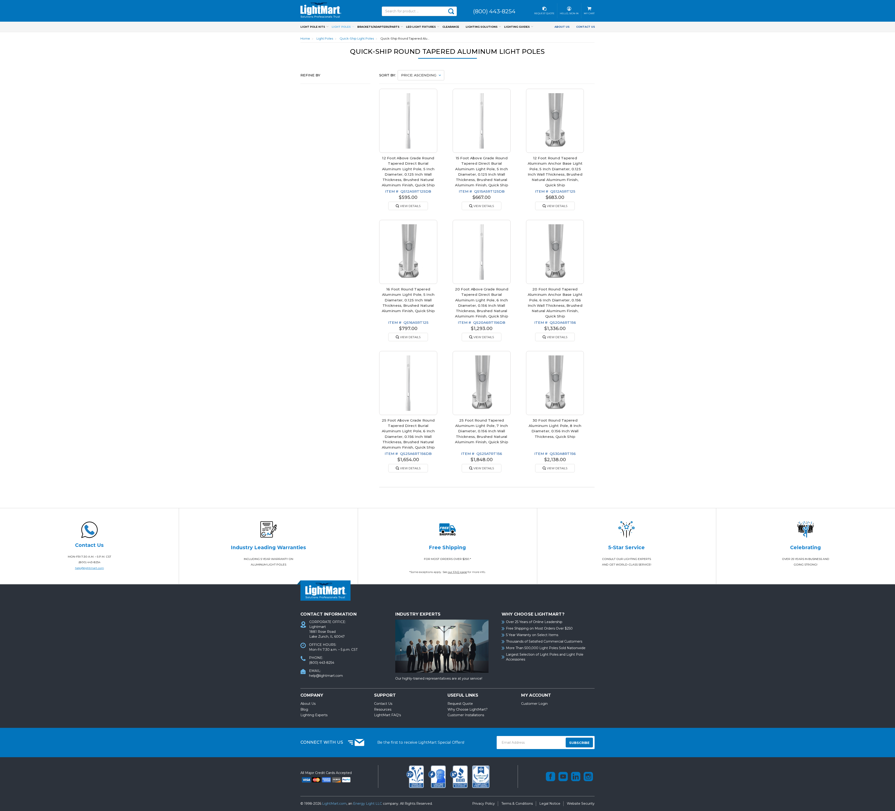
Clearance (450, 26)
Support (385, 695)
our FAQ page (457, 572)
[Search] (451, 11)
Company (311, 695)
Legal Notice (549, 803)
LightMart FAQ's (387, 715)
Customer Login (534, 704)
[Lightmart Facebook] (550, 776)
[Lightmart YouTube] (563, 776)
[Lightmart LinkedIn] (575, 776)
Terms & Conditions (517, 803)
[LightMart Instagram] (588, 776)
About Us (562, 26)
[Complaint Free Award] (480, 776)
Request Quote (460, 704)
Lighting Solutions (482, 26)
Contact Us (585, 26)
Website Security (581, 803)
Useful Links (463, 695)
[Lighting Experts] (437, 776)
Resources (382, 709)
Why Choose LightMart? (468, 709)
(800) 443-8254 (89, 562)
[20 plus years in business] (416, 776)
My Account (536, 695)
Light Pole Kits (312, 26)
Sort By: (387, 75)
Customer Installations (466, 715)
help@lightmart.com (89, 568)
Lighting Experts (313, 715)
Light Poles (341, 26)
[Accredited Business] (459, 776)
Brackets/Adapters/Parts (378, 26)
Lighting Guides (517, 26)
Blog (304, 709)
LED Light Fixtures (421, 26)
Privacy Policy (483, 803)
